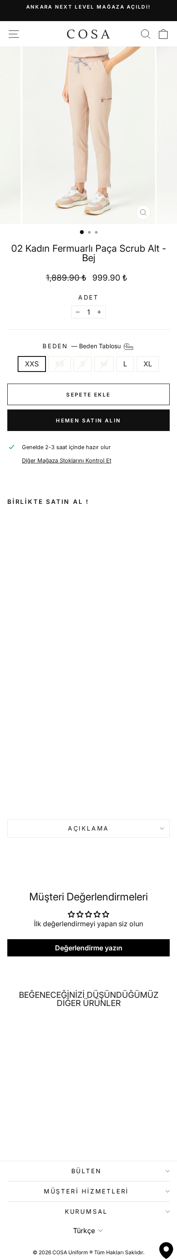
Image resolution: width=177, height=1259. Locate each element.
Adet (88, 297)
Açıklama (88, 828)
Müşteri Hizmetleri (86, 1191)
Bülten (86, 1171)
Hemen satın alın (88, 420)
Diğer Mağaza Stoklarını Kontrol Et (66, 460)
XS (59, 363)
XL (147, 363)
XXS (32, 363)
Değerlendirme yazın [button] (88, 947)
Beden (82, 346)
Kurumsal (86, 1211)
